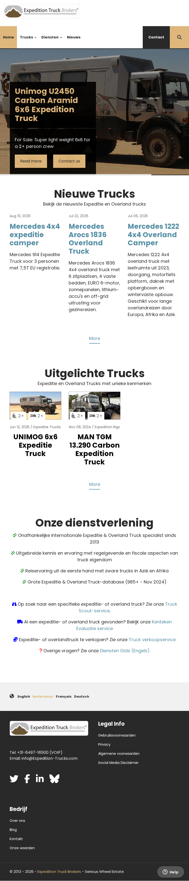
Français (64, 696)
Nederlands (42, 696)
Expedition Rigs (107, 426)
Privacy (104, 744)
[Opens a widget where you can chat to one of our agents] (170, 872)
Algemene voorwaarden (119, 753)
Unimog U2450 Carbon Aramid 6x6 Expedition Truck (46, 105)
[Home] (42, 11)
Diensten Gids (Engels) (125, 651)
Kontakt (16, 838)
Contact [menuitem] (156, 37)
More (94, 338)
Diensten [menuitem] (49, 41)
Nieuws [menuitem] (73, 37)
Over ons (17, 820)
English (23, 696)
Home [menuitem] (8, 37)
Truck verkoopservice (152, 639)
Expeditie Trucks (47, 426)
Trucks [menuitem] (25, 41)
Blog (13, 829)
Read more (31, 161)
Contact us (69, 161)
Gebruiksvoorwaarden (117, 735)
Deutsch (81, 696)
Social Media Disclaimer (118, 762)
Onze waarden (22, 848)
